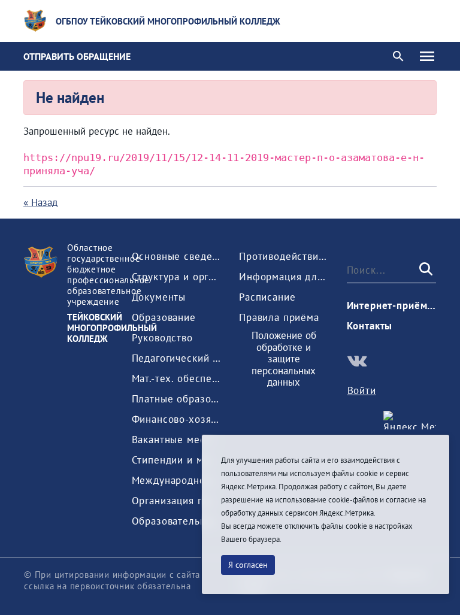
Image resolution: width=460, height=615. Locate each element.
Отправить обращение (77, 56)
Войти (361, 390)
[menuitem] (177, 256)
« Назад (40, 202)
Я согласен (248, 564)
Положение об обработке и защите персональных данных (284, 359)
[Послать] (424, 269)
